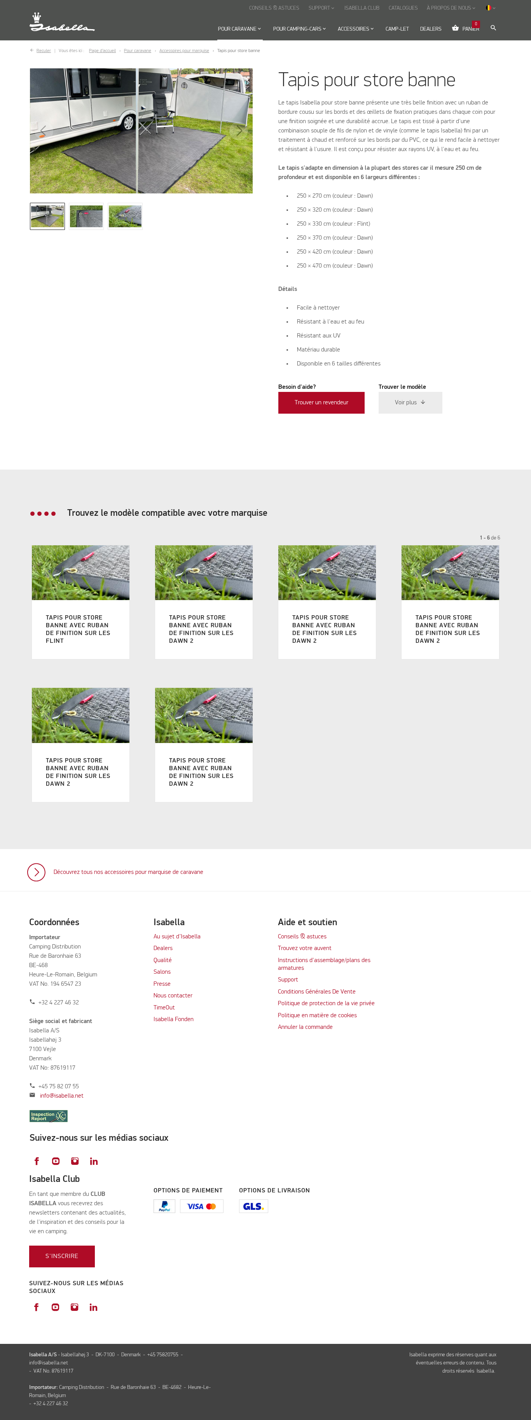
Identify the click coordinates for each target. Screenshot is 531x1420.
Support (288, 980)
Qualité (163, 960)
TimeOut (164, 1008)
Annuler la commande (305, 1027)
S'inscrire (62, 1256)
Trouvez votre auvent (305, 948)
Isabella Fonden (174, 1019)
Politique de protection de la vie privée (326, 1004)
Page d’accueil (102, 51)
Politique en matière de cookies (317, 1016)
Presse (162, 984)
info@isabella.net (62, 1096)
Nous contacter (173, 996)
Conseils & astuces (302, 937)
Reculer (44, 51)
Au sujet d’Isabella (177, 937)
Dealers (163, 948)
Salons (162, 972)
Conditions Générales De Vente (317, 992)
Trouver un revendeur (321, 403)
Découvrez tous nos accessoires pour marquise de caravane (128, 872)
